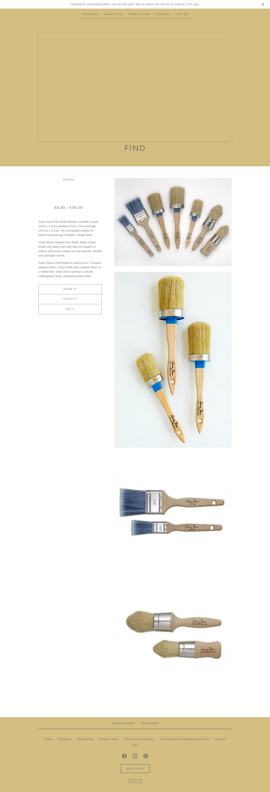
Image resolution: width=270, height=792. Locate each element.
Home (48, 739)
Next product (149, 722)
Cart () (182, 14)
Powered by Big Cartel (135, 781)
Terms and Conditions (138, 739)
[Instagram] (135, 756)
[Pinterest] (145, 756)
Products (90, 14)
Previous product (123, 722)
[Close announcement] (263, 4)
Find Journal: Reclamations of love (184, 739)
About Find (113, 14)
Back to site (135, 768)
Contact (163, 14)
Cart (135, 744)
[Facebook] (124, 756)
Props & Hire (139, 14)
